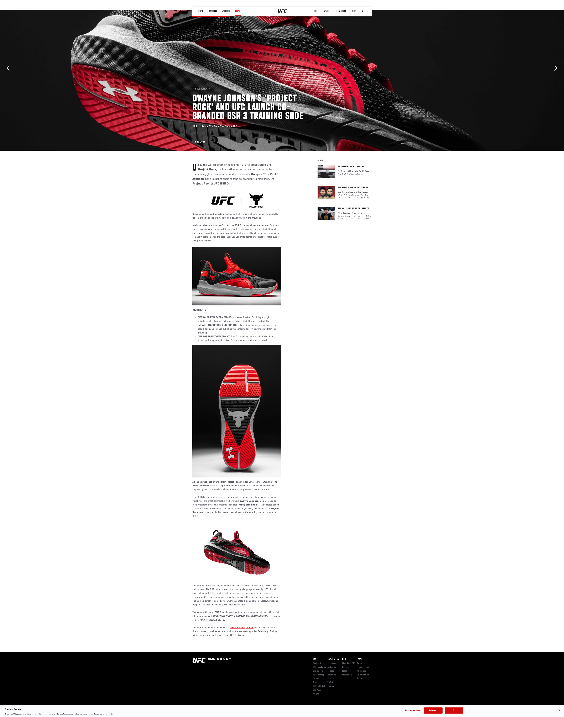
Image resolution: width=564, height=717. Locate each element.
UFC (314, 659)
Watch (326, 11)
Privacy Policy (363, 667)
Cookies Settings (412, 710)
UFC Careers (318, 671)
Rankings (213, 11)
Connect (315, 11)
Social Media (333, 659)
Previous (9, 68)
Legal (359, 659)
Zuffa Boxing (341, 11)
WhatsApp (332, 675)
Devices (345, 667)
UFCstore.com (237, 627)
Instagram (332, 667)
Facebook (332, 663)
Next (554, 68)
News (237, 11)
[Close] (559, 710)
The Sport (317, 663)
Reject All (433, 710)
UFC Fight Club (319, 686)
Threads (331, 671)
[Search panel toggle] (362, 11)
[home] (282, 11)
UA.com (250, 627)
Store (315, 682)
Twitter (331, 686)
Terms (359, 663)
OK (454, 710)
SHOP (354, 11)
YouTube (331, 678)
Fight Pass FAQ (348, 663)
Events (200, 11)
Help (344, 659)
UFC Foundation (319, 667)
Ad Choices (361, 671)
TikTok (330, 682)
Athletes (226, 11)
